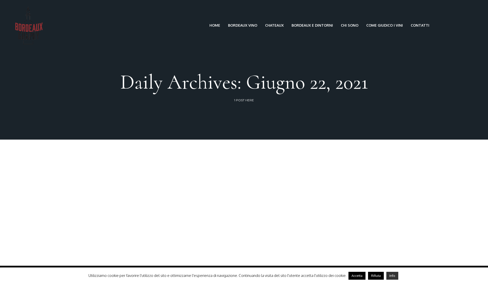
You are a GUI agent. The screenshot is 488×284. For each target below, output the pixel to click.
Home (214, 25)
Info (392, 276)
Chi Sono (349, 25)
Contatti (420, 25)
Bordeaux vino (242, 25)
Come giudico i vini (384, 25)
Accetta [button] (357, 276)
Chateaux (274, 25)
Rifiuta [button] (376, 276)
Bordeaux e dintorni (312, 25)
